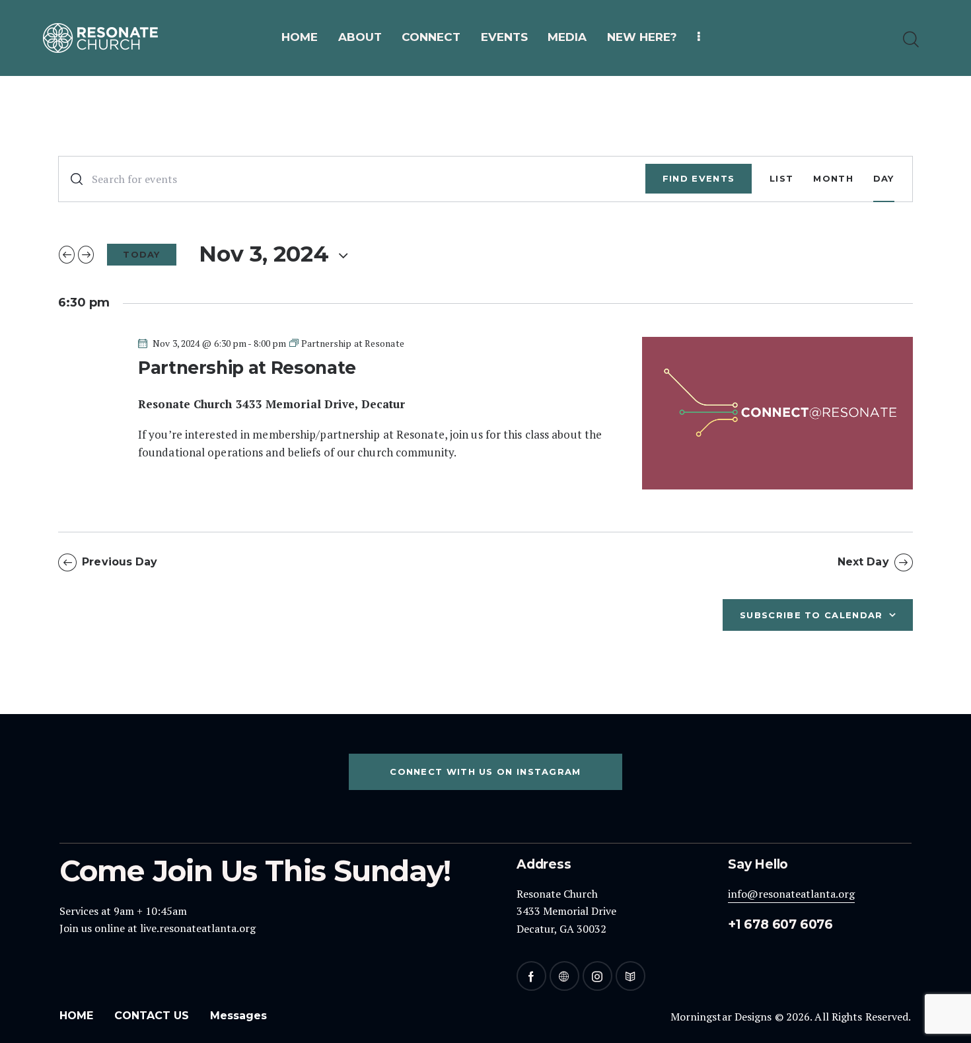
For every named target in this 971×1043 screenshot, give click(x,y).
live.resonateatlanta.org (198, 928)
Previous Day (119, 562)
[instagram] (597, 976)
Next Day (863, 562)
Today (142, 254)
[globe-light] (564, 976)
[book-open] (630, 976)
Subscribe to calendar (811, 615)
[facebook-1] (531, 976)
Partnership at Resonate (247, 367)
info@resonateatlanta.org (791, 893)
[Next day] (86, 255)
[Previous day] (67, 255)
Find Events (699, 178)
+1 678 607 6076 (780, 924)
